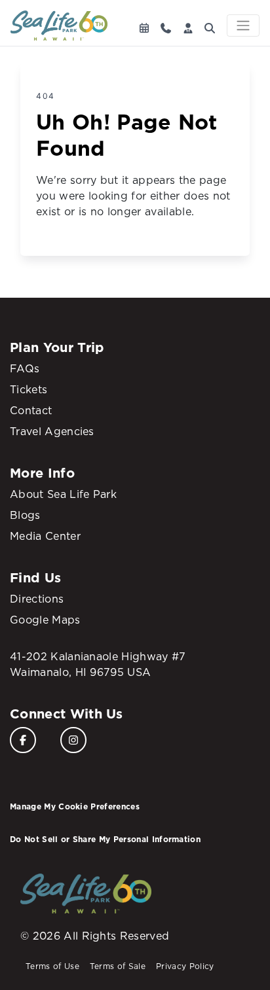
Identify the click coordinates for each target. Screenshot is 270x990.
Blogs (25, 515)
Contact (31, 410)
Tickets (28, 389)
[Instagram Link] (73, 740)
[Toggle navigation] (243, 25)
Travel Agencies (52, 431)
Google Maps (45, 619)
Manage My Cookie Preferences (75, 806)
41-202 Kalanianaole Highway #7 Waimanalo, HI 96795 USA (98, 664)
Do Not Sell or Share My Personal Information (105, 839)
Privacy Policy (185, 966)
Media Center (45, 536)
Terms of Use (52, 966)
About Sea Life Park (63, 494)
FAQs (24, 368)
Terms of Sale (117, 966)
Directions (37, 599)
